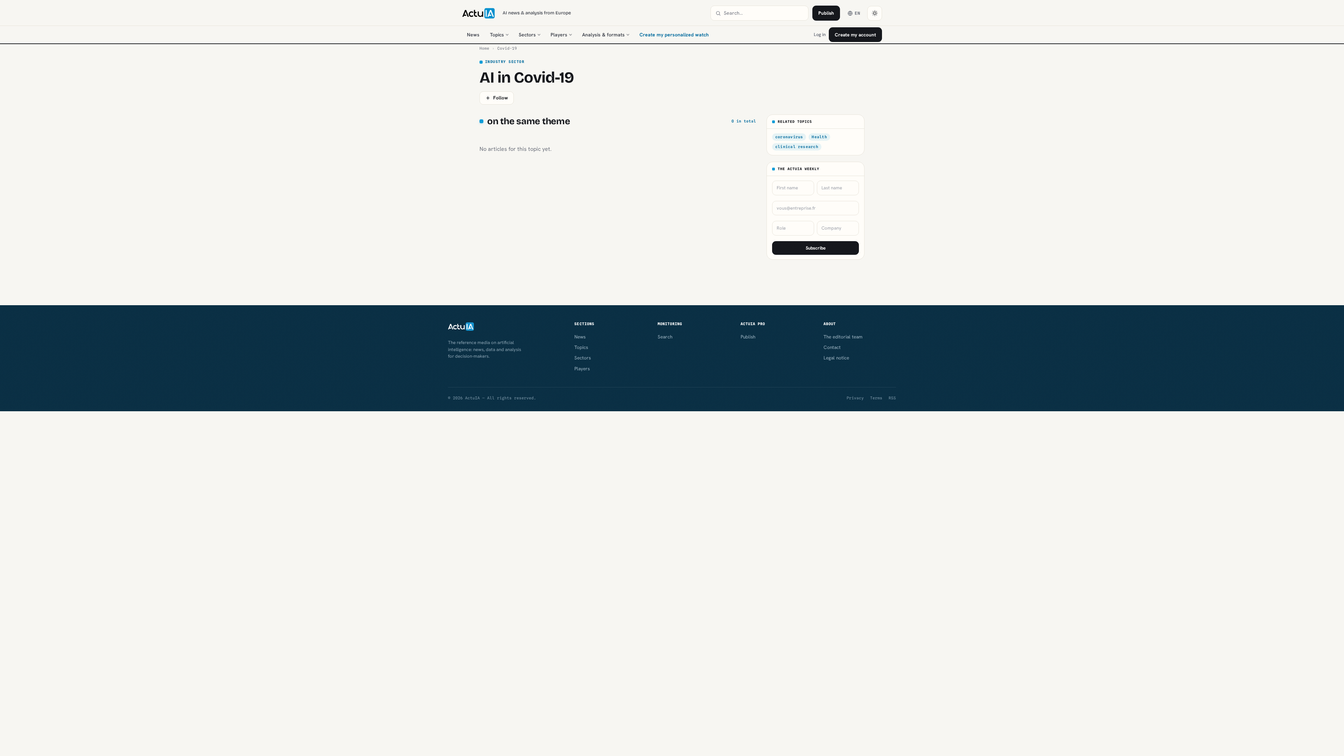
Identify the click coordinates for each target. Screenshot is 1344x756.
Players (559, 34)
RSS (892, 398)
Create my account (855, 34)
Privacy (855, 398)
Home (484, 48)
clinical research (796, 146)
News (473, 34)
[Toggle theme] (874, 13)
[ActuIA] (478, 13)
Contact (832, 347)
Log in (820, 34)
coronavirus (789, 136)
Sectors (527, 34)
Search (665, 337)
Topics (497, 34)
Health (819, 136)
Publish (826, 13)
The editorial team (843, 337)
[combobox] (764, 13)
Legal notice (836, 358)
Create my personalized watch (674, 34)
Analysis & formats (603, 34)
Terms (876, 398)
